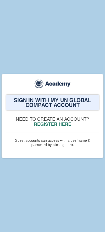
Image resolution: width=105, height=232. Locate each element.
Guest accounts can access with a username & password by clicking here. (52, 142)
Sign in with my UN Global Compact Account (52, 102)
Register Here (52, 123)
